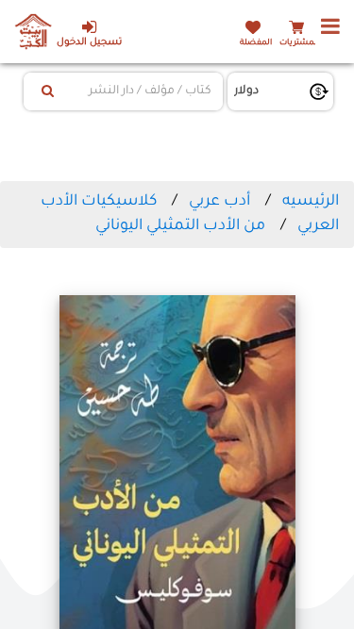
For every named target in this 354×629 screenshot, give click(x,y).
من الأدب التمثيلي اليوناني (180, 226)
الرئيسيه (310, 201)
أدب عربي (219, 201)
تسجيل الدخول (89, 43)
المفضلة (256, 43)
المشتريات (299, 43)
